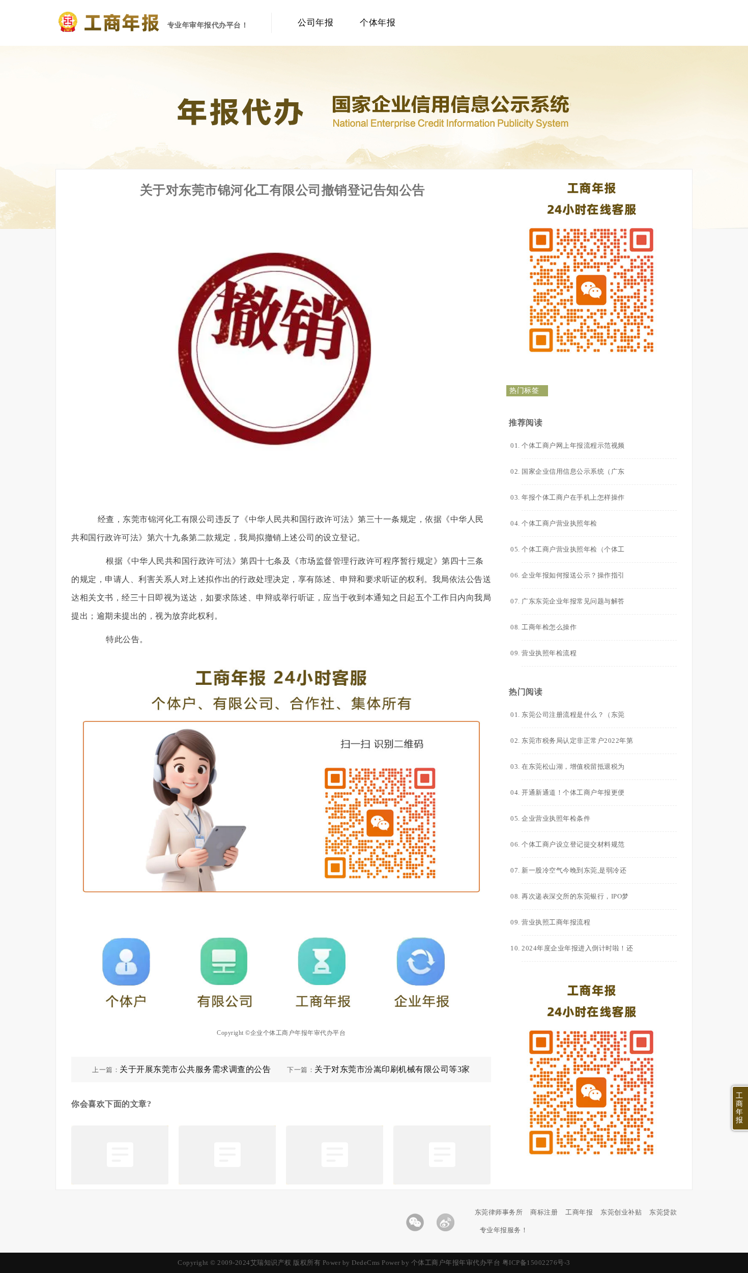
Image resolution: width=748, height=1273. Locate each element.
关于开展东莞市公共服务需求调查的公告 (195, 1069)
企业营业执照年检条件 (556, 818)
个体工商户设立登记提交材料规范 (573, 844)
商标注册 (544, 1212)
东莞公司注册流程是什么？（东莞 (573, 714)
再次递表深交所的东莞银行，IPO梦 (575, 896)
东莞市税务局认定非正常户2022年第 (577, 740)
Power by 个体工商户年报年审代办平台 (441, 1262)
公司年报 (315, 22)
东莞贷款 (663, 1212)
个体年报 (377, 22)
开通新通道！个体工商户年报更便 (573, 792)
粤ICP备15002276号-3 (536, 1262)
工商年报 (579, 1212)
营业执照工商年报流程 (556, 922)
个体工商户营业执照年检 (559, 523)
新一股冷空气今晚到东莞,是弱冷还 (574, 870)
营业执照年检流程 (549, 653)
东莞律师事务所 (499, 1212)
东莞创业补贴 (621, 1212)
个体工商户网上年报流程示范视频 (573, 445)
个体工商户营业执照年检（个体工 (573, 549)
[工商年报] (125, 29)
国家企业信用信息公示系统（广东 (573, 471)
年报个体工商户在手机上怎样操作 (573, 497)
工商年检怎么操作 (549, 627)
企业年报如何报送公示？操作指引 (573, 575)
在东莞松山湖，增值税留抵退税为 (573, 766)
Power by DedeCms (351, 1262)
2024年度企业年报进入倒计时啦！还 (577, 948)
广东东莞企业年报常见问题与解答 (573, 601)
